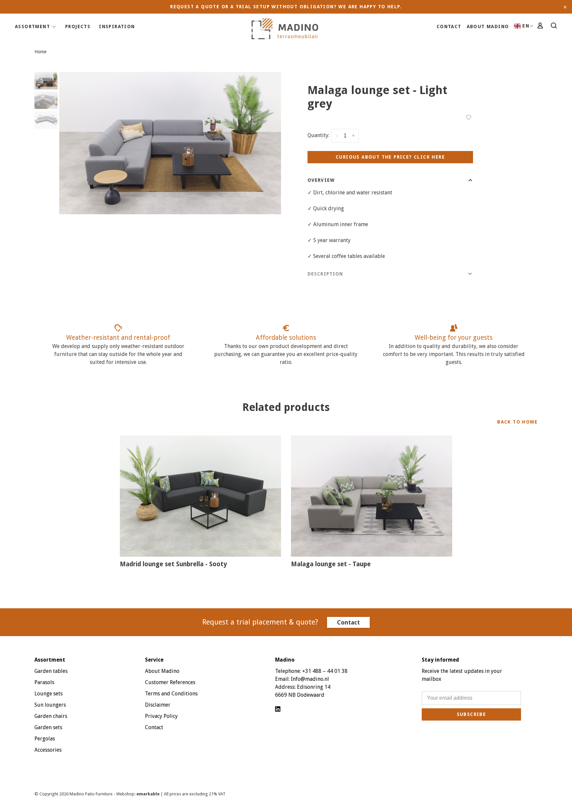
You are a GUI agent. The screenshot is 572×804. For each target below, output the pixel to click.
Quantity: (318, 135)
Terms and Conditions (171, 693)
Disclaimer (157, 705)
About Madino (488, 26)
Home (40, 51)
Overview (321, 180)
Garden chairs (50, 716)
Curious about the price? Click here (390, 157)
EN (525, 25)
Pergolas (44, 738)
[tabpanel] (170, 143)
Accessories (48, 750)
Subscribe (471, 714)
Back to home (517, 422)
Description (325, 273)
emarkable (148, 793)
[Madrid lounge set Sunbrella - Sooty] (200, 496)
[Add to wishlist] (468, 118)
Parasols (44, 682)
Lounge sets (48, 693)
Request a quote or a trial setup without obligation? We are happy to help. (286, 6)
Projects (77, 26)
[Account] (541, 26)
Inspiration (117, 26)
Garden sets (48, 727)
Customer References (170, 682)
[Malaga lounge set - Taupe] (371, 496)
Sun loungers (50, 705)
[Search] (555, 26)
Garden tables (51, 671)
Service (154, 660)
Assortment (32, 26)
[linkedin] (277, 709)
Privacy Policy (161, 716)
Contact (449, 26)
